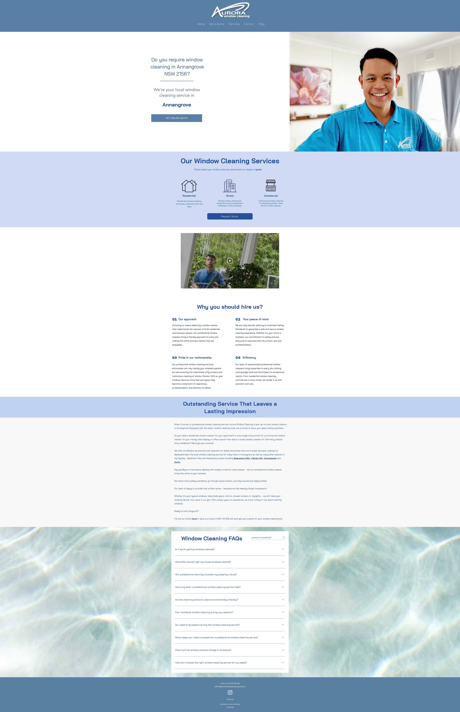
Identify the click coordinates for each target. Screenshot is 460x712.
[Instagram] (230, 692)
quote (258, 169)
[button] (234, 24)
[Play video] (230, 261)
